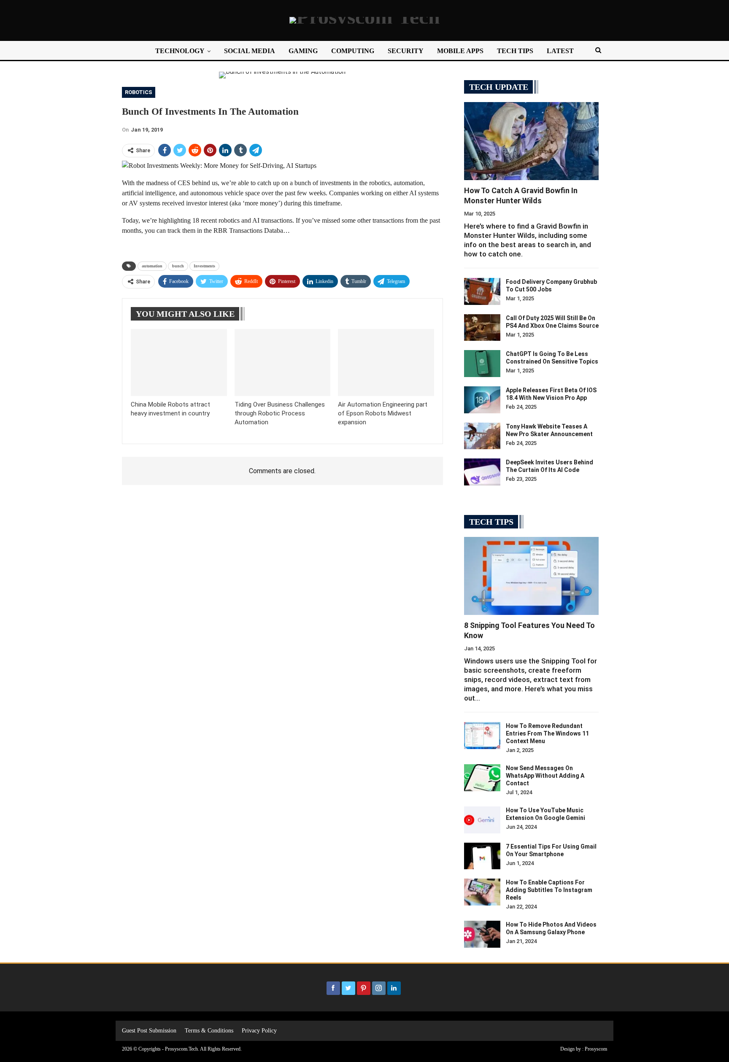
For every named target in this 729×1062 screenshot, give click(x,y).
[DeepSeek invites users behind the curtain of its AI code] (482, 471)
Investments (204, 266)
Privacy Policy (259, 1030)
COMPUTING (352, 50)
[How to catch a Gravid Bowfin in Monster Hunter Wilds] (531, 141)
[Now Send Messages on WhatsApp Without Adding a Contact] (482, 777)
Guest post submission (149, 1030)
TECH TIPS (515, 50)
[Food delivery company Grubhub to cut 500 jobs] (482, 291)
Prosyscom (596, 1049)
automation (152, 266)
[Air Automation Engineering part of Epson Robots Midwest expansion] (386, 362)
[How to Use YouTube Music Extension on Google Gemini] (482, 819)
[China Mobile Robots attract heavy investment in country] (179, 362)
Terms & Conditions (209, 1030)
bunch (178, 266)
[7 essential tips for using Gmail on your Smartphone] (482, 856)
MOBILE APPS (460, 50)
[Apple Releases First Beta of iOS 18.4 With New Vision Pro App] (482, 399)
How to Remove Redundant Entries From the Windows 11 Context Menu (547, 733)
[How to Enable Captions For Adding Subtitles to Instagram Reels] (482, 892)
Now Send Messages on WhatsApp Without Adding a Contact (545, 776)
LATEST (560, 50)
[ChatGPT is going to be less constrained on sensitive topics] (482, 363)
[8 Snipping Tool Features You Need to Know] (531, 576)
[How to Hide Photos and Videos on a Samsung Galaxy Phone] (482, 934)
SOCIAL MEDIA (249, 50)
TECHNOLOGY (180, 50)
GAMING (303, 50)
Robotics (138, 92)
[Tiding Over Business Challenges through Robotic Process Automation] (283, 362)
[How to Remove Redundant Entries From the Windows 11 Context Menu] (482, 735)
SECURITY (406, 50)
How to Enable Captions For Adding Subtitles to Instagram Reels (549, 890)
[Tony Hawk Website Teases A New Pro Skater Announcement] (482, 436)
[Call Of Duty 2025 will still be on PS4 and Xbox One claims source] (482, 327)
